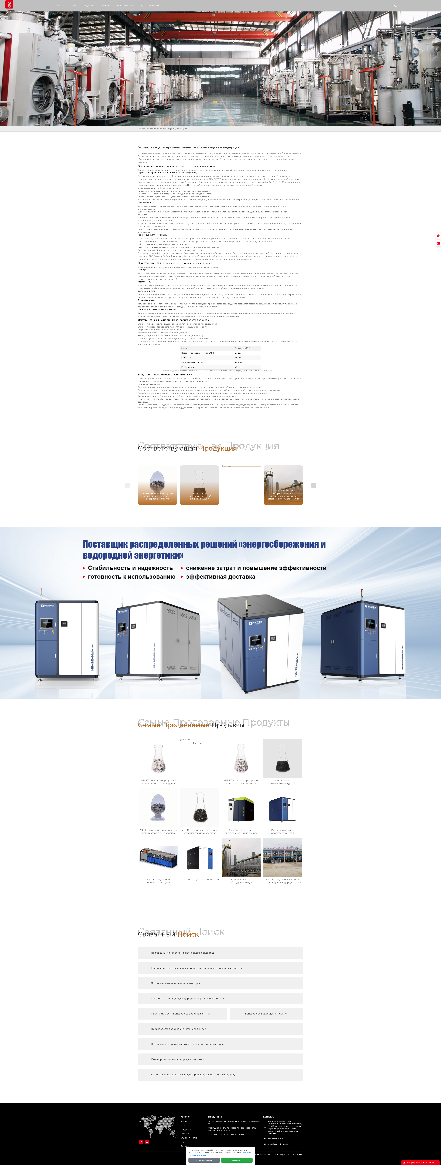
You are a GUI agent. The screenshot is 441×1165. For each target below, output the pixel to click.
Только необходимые (204, 1160)
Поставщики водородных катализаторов (176, 983)
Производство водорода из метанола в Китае (178, 1029)
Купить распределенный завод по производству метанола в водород (193, 1074)
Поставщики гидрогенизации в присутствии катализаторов (187, 1044)
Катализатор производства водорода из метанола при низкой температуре (197, 968)
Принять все (237, 1160)
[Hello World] (241, 466)
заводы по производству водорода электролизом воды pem (187, 998)
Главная (142, 129)
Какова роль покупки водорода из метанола (178, 1059)
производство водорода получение (265, 1013)
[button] (313, 485)
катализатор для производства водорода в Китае (180, 1013)
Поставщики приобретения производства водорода (182, 952)
